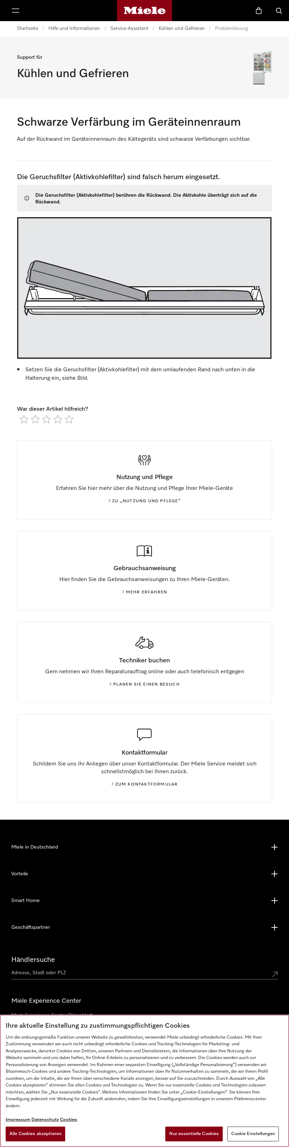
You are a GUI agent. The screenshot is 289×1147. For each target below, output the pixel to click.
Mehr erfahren (146, 592)
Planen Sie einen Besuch (146, 684)
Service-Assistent (129, 28)
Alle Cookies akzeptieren (35, 1134)
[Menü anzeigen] (15, 10)
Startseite (27, 28)
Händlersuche (33, 959)
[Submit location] (275, 974)
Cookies (68, 1119)
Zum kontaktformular (146, 784)
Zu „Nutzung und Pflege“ (146, 501)
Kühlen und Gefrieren (182, 28)
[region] (144, 1081)
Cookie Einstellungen (253, 1134)
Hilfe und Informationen (74, 28)
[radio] (24, 419)
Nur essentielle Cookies (194, 1134)
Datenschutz (45, 1119)
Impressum (18, 1119)
